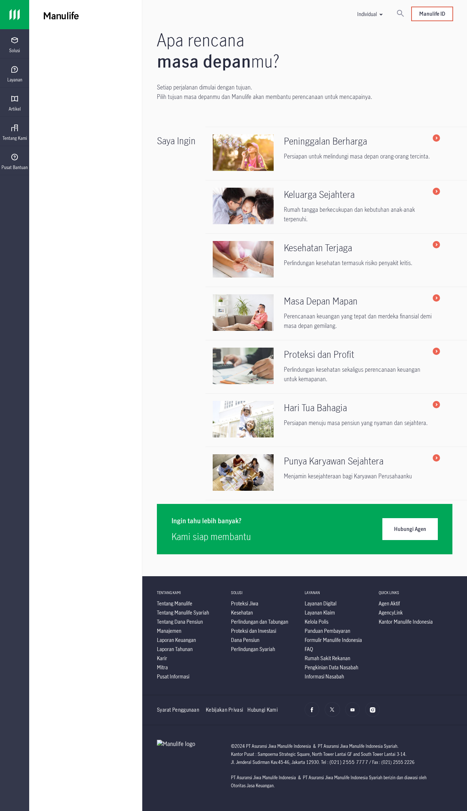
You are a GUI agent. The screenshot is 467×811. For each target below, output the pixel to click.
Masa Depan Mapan (321, 301)
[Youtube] (354, 713)
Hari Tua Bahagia (315, 407)
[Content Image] (246, 169)
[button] (369, 14)
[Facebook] (314, 713)
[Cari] (400, 14)
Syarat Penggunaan (178, 709)
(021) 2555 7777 (348, 762)
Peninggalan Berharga (325, 141)
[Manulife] (146, 15)
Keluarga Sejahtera (319, 194)
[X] (334, 713)
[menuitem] (14, 45)
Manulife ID (432, 13)
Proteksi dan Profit (319, 354)
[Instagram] (374, 713)
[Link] (14, 14)
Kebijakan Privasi (224, 709)
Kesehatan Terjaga (318, 247)
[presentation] (14, 43)
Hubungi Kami (262, 709)
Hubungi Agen (410, 528)
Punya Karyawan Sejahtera (333, 461)
